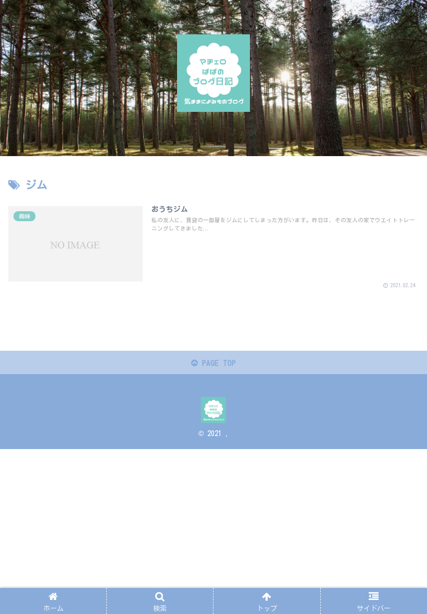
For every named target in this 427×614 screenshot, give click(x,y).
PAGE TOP (217, 363)
